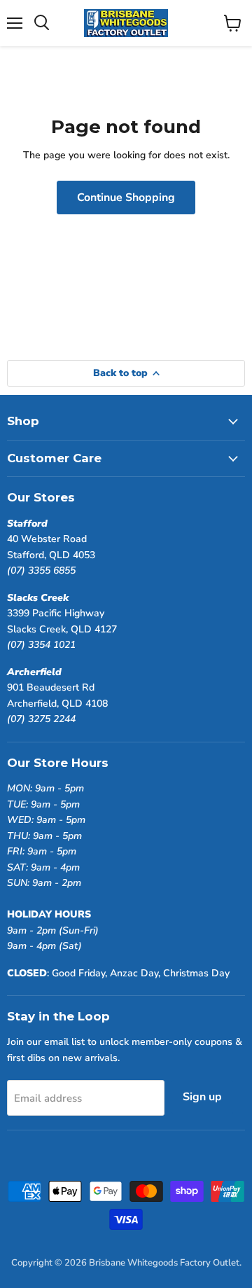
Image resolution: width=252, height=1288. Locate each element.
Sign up (202, 1097)
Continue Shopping (126, 197)
